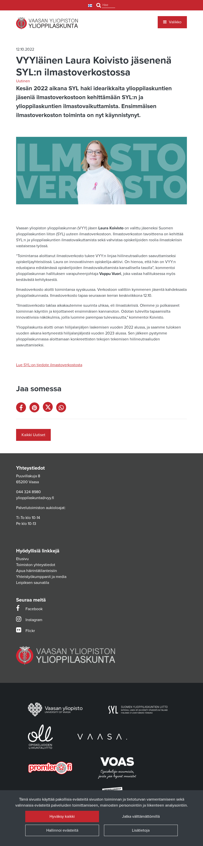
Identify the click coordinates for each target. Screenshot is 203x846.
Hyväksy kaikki (62, 816)
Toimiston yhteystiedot (35, 564)
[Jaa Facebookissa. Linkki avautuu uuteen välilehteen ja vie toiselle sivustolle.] (22, 408)
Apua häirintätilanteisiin (36, 570)
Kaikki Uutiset (33, 434)
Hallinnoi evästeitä (62, 830)
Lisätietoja (141, 830)
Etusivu (22, 558)
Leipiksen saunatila (32, 582)
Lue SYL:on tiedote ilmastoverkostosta (49, 365)
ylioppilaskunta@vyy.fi (35, 497)
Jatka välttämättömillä (141, 816)
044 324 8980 (28, 491)
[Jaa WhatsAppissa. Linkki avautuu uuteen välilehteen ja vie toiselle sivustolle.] (62, 408)
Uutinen (23, 81)
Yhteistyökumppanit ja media (41, 576)
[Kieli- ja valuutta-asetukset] (90, 5)
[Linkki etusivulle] (47, 23)
